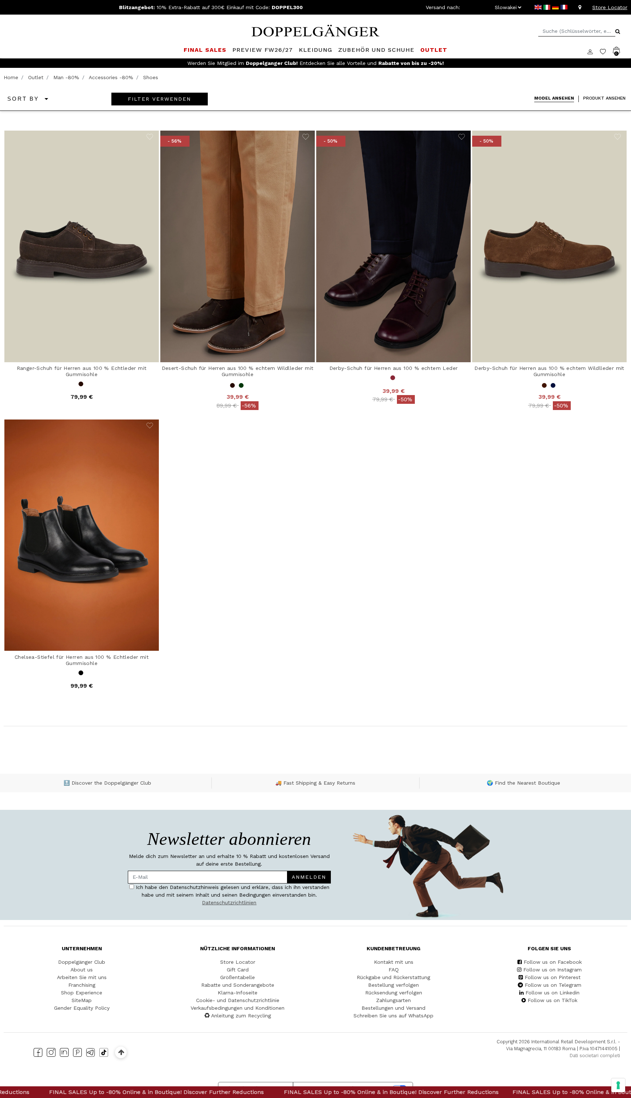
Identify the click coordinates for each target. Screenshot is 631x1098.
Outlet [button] (433, 49)
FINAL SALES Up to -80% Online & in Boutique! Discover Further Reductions (317, 1092)
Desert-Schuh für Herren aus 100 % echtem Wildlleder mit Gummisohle (238, 371)
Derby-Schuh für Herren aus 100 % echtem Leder (393, 368)
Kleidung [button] (315, 49)
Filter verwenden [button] (159, 99)
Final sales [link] (205, 49)
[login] (593, 51)
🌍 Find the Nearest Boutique (523, 783)
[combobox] (576, 31)
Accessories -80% (111, 77)
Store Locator (609, 7)
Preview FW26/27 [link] (262, 49)
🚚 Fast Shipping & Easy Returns (315, 783)
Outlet (35, 77)
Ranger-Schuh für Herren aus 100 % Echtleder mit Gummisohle (82, 371)
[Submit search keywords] (617, 31)
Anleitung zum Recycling (241, 1015)
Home (11, 77)
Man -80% (66, 77)
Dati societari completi (595, 1055)
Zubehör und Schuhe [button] (376, 49)
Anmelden (309, 877)
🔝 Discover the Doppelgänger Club (107, 783)
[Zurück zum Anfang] (121, 1052)
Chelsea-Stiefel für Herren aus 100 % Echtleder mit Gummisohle (82, 660)
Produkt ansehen (604, 98)
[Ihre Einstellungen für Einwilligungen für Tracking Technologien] (618, 1085)
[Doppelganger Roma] (315, 30)
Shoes (150, 77)
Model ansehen (554, 98)
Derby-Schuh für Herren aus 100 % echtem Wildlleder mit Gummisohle (549, 371)
